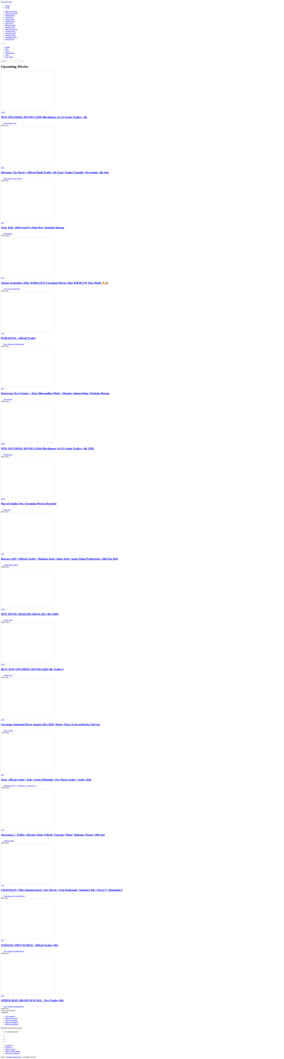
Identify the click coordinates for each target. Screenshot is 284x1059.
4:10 (2, 333)
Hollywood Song (11, 13)
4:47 (2, 388)
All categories (10, 1016)
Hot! (7, 49)
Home (7, 6)
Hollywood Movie (11, 1024)
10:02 (3, 499)
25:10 (3, 609)
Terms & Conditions (12, 1053)
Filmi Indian (8, 234)
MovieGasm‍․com (10, 123)
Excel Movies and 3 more (13, 178)
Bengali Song (10, 27)
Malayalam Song (11, 29)
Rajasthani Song (11, 37)
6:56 (2, 278)
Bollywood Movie (11, 1022)
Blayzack (7, 510)
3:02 (2, 168)
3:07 (2, 940)
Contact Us (9, 1045)
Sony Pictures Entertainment (14, 344)
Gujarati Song (10, 31)
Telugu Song (9, 19)
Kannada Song (10, 33)
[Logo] (6, 2)
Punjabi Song (10, 21)
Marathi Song (10, 15)
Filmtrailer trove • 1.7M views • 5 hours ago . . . (20, 786)
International (9, 53)
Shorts (7, 8)
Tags (7, 55)
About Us (8, 1047)
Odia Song (9, 23)
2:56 (2, 775)
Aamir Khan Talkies (11, 565)
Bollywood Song (11, 11)
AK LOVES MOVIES (12, 289)
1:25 (2, 830)
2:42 (2, 996)
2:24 (2, 885)
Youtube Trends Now (14, 1057)
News (7, 51)
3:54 (2, 223)
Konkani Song (10, 35)
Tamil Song (9, 17)
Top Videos (9, 57)
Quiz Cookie (8, 730)
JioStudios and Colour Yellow (14, 896)
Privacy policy (10, 1049)
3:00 (2, 554)
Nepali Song (9, 39)
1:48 (2, 720)
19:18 (3, 112)
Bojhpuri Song (10, 25)
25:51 (3, 664)
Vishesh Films (9, 841)
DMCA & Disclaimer (12, 1051)
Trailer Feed (8, 620)
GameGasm (8, 455)
